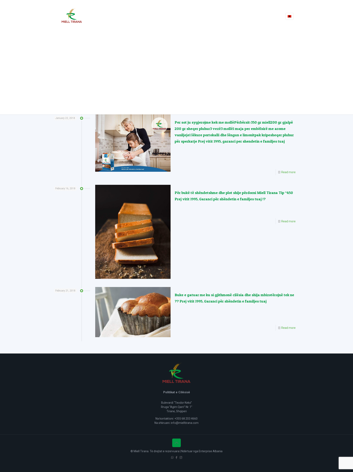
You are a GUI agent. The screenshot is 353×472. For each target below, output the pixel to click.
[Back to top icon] (176, 443)
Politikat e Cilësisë (176, 392)
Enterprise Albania (210, 451)
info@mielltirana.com (185, 422)
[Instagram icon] (180, 457)
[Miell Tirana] (71, 16)
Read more (288, 172)
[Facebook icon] (176, 457)
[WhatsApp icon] (172, 457)
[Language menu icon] (289, 16)
